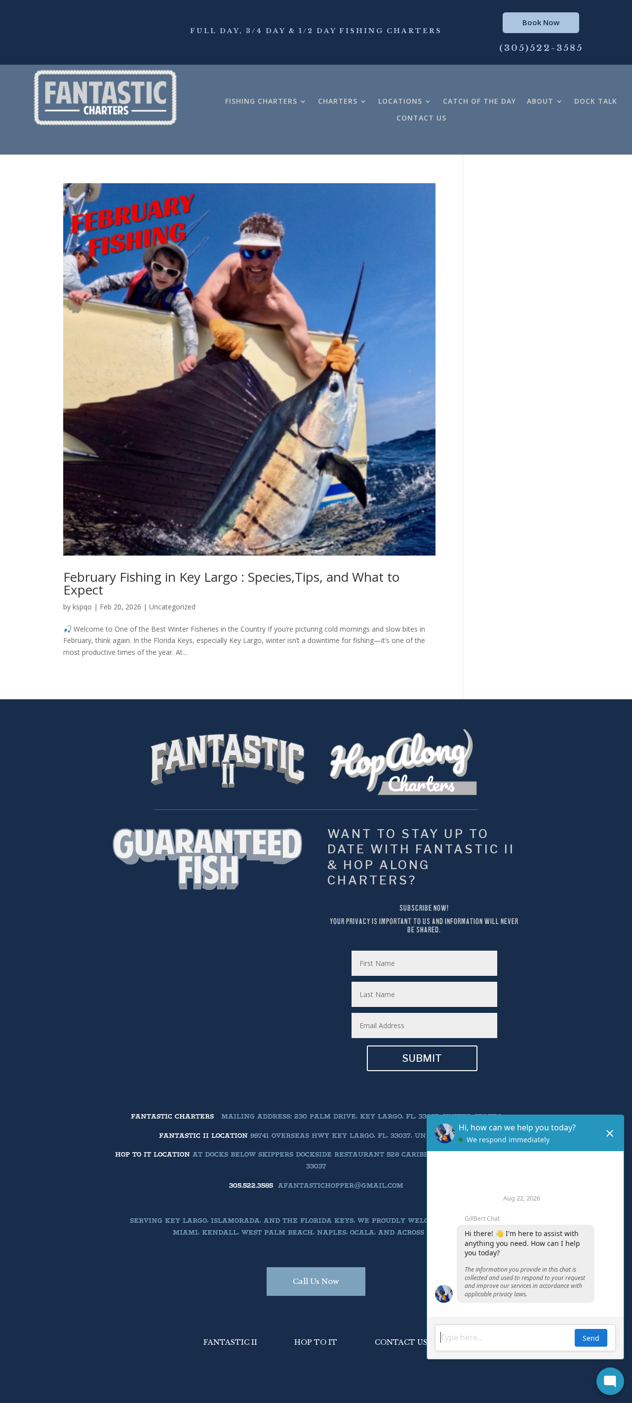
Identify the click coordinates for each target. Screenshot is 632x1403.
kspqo (82, 606)
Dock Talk (595, 101)
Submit (422, 1058)
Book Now (540, 22)
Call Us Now (316, 1281)
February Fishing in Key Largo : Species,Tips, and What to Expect (231, 583)
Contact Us (421, 118)
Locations (400, 101)
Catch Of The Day (479, 101)
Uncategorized (172, 606)
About (540, 101)
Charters (337, 101)
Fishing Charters (261, 101)
